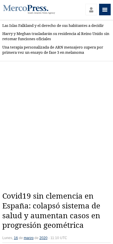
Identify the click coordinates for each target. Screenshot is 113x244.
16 (16, 238)
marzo (29, 238)
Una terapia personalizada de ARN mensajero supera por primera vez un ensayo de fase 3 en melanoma (52, 50)
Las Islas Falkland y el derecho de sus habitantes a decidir (53, 25)
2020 (43, 238)
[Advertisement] (56, 126)
